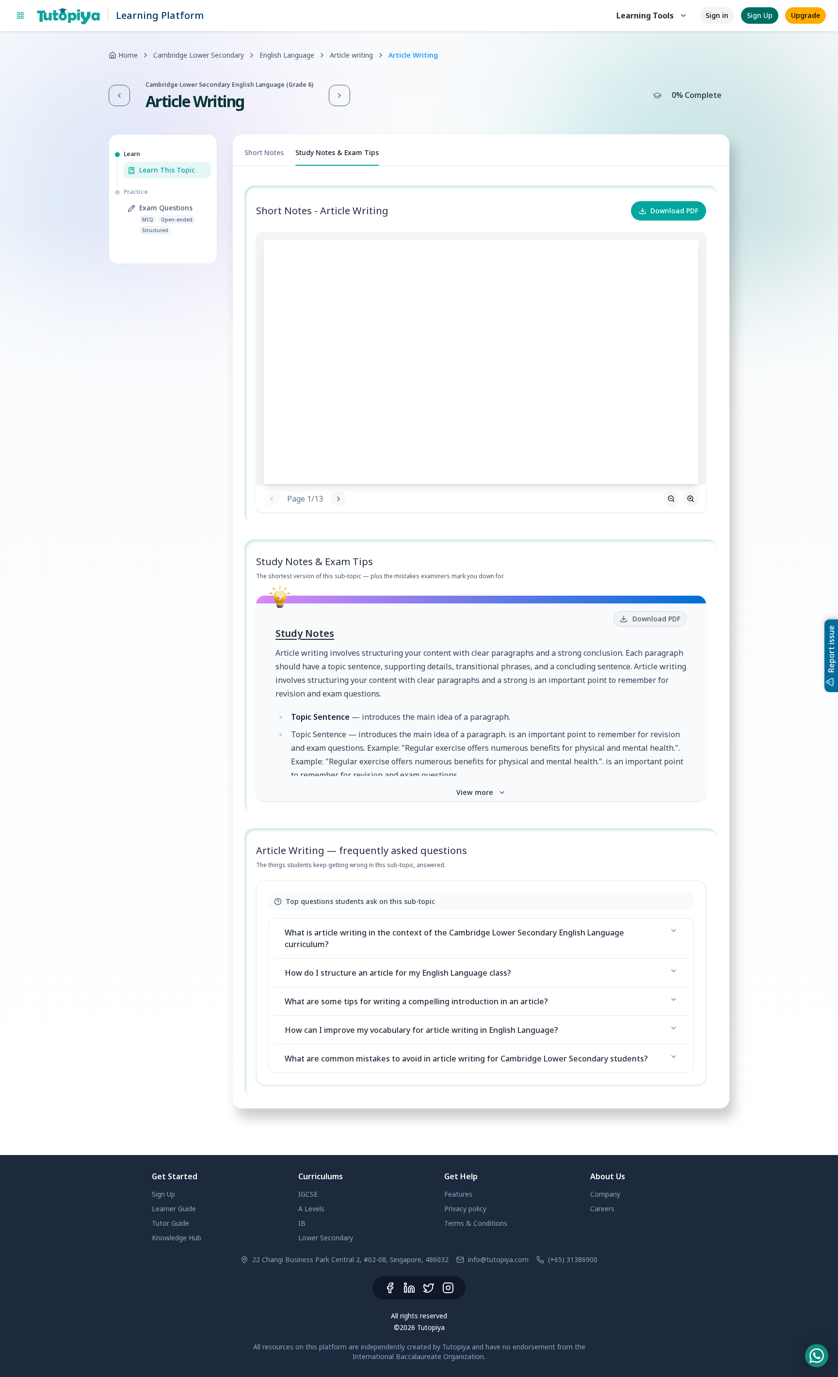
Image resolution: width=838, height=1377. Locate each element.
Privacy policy (465, 1208)
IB (302, 1223)
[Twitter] (429, 1288)
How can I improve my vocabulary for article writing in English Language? (421, 1030)
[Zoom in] (690, 498)
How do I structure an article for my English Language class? (398, 972)
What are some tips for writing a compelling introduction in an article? (416, 1001)
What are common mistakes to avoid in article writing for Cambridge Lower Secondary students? (466, 1058)
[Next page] (674, 358)
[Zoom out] (671, 498)
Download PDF (674, 210)
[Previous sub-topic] (119, 95)
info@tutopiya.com (498, 1259)
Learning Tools (645, 15)
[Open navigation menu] (20, 15)
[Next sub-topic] (339, 95)
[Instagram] (448, 1288)
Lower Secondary (325, 1237)
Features (458, 1194)
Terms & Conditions (475, 1223)
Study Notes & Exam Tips (337, 152)
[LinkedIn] (409, 1288)
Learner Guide (174, 1208)
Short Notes (264, 152)
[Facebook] (390, 1288)
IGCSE (308, 1194)
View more (474, 792)
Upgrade (805, 15)
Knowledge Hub (176, 1237)
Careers (602, 1208)
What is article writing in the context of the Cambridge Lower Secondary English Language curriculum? (454, 938)
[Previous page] (271, 498)
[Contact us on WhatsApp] (816, 1355)
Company (605, 1194)
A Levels (311, 1208)
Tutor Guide (170, 1223)
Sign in (717, 15)
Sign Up (760, 15)
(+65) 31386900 (572, 1259)
